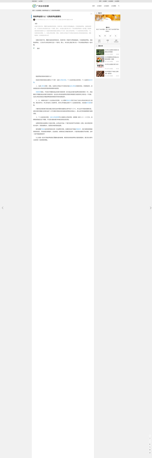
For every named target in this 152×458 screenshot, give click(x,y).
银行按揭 (88, 102)
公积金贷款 (63, 80)
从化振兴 (105, 1)
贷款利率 (38, 92)
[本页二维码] (150, 453)
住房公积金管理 (54, 117)
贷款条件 (78, 129)
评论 (52, 19)
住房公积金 (72, 86)
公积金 (43, 86)
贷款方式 (68, 100)
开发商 (43, 129)
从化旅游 (110, 1)
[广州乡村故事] (40, 7)
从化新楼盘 (38, 10)
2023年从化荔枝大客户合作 (111, 64)
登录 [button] (41, 1)
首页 (100, 1)
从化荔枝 (117, 1)
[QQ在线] (105, 36)
